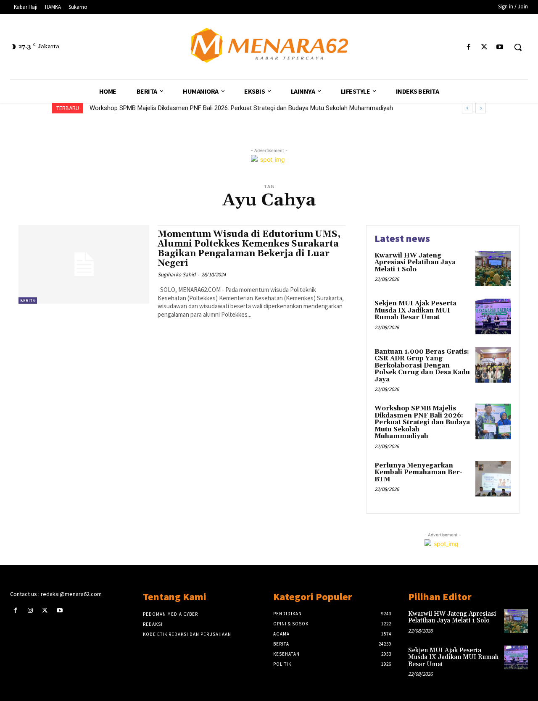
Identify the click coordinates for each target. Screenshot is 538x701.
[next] (480, 108)
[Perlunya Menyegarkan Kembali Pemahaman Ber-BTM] (493, 478)
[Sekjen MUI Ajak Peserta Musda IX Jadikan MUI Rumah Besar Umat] (493, 316)
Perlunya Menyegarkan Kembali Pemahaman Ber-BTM (418, 472)
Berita (27, 300)
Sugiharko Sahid (176, 274)
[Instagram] (30, 610)
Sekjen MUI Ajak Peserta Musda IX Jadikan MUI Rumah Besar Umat (415, 310)
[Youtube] (500, 47)
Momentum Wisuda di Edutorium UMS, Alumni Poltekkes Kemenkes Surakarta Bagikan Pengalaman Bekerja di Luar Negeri (249, 249)
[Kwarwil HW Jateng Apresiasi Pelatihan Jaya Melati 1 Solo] (493, 268)
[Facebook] (468, 47)
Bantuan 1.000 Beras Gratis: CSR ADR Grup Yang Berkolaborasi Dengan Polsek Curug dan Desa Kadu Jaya (422, 365)
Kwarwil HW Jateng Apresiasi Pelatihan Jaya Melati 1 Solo (415, 262)
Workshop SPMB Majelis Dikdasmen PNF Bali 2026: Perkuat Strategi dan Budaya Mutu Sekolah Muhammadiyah (241, 108)
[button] (518, 47)
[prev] (467, 108)
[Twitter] (484, 47)
